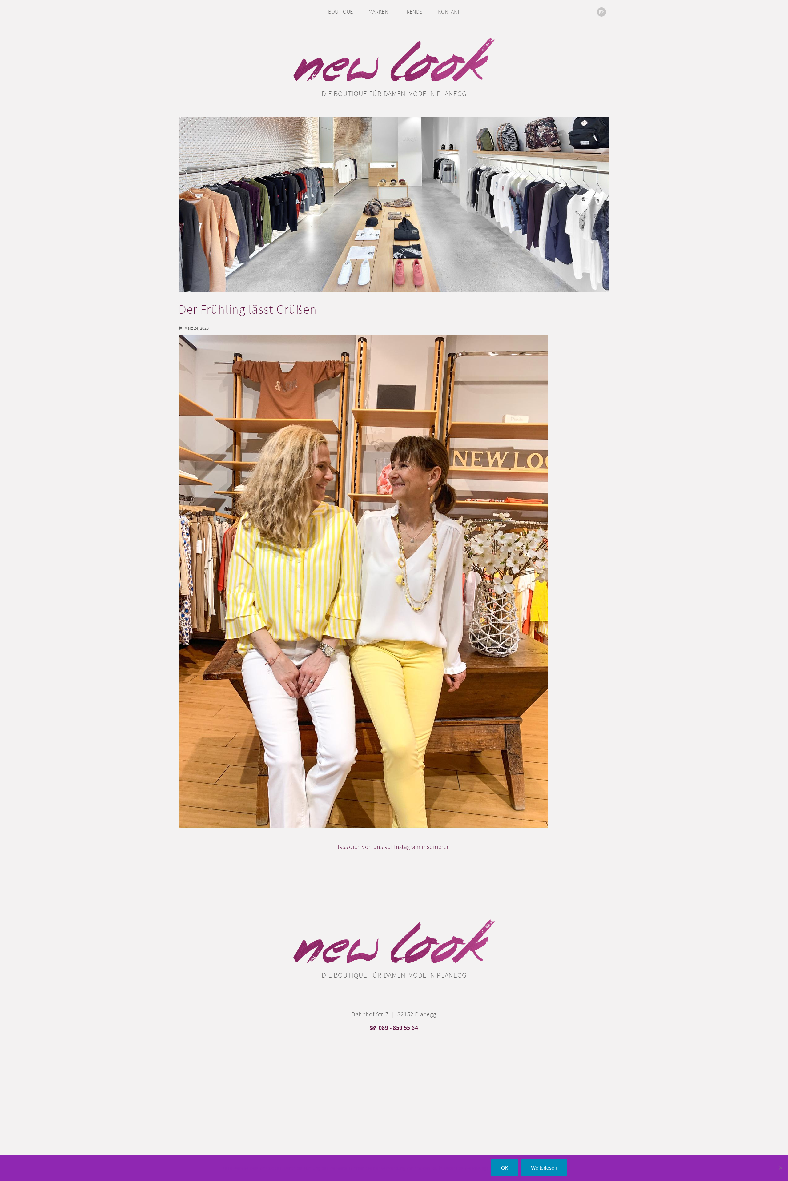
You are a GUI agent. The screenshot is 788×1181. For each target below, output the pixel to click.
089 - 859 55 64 (398, 1027)
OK (504, 1167)
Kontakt (449, 11)
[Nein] (780, 1168)
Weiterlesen (544, 1167)
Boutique (340, 11)
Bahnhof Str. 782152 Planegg (394, 1014)
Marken (378, 11)
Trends (413, 11)
